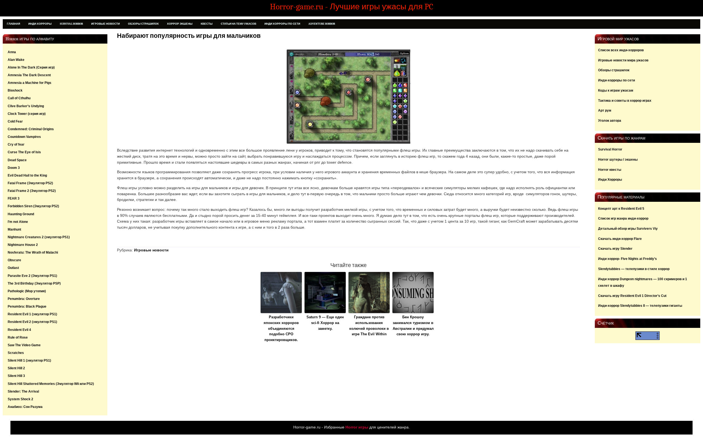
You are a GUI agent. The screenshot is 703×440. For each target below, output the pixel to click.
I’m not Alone (18, 222)
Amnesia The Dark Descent (29, 75)
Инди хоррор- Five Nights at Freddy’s (627, 259)
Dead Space (17, 160)
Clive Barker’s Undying (26, 106)
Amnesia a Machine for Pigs (29, 83)
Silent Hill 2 (16, 368)
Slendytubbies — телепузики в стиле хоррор (633, 269)
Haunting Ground (21, 214)
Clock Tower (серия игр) (27, 114)
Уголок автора (609, 121)
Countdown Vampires (24, 137)
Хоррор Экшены (180, 23)
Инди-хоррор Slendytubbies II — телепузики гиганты (640, 306)
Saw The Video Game (24, 345)
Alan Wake (16, 60)
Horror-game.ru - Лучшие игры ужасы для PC (351, 6)
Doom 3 (14, 168)
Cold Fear (15, 121)
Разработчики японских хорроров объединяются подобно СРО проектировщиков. (281, 328)
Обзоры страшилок (143, 23)
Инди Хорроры (610, 179)
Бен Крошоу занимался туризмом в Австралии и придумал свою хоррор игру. (413, 325)
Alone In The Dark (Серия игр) (31, 67)
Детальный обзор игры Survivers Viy (628, 229)
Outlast (13, 268)
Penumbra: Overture (24, 299)
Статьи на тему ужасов (238, 23)
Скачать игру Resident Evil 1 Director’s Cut (632, 296)
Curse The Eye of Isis (24, 152)
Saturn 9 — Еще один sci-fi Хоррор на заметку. (325, 323)
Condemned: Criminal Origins (31, 129)
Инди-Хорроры (40, 23)
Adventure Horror (321, 23)
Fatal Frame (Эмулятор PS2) (30, 183)
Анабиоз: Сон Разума (25, 407)
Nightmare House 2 (23, 245)
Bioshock (15, 90)
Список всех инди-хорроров (621, 50)
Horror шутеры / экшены (618, 159)
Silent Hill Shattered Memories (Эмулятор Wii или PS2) (51, 384)
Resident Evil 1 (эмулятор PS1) (32, 314)
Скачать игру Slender (615, 249)
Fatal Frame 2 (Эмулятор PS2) (32, 191)
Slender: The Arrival (23, 391)
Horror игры (356, 427)
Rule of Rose (18, 337)
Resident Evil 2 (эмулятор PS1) (32, 322)
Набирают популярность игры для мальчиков (189, 35)
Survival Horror (71, 23)
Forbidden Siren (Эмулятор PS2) (33, 206)
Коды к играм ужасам (615, 90)
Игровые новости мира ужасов (623, 60)
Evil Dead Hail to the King (27, 175)
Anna (12, 52)
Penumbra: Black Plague (27, 306)
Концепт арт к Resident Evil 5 (621, 209)
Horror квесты (609, 170)
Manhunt (14, 229)
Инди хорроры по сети (282, 23)
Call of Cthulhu (19, 98)
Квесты (207, 23)
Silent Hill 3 (16, 376)
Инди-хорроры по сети (616, 80)
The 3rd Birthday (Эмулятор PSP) (34, 283)
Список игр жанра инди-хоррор (623, 218)
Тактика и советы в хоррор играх (624, 101)
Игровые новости (105, 23)
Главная (13, 23)
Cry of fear (16, 144)
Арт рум (604, 110)
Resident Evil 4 (19, 330)
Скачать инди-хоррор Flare (620, 239)
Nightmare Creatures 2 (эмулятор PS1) (39, 237)
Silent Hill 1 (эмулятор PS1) (29, 360)
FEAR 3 (13, 198)
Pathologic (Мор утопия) (27, 291)
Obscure (14, 260)
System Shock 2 (20, 399)
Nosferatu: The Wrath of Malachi (33, 252)
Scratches (16, 353)
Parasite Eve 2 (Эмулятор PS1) (32, 276)
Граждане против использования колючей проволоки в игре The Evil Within (369, 325)
